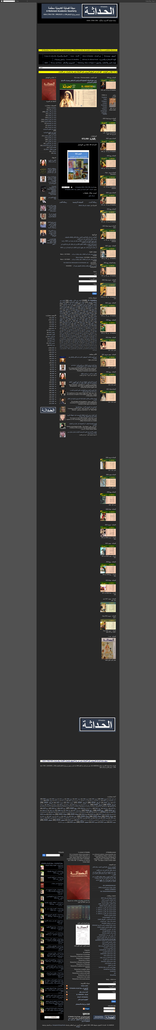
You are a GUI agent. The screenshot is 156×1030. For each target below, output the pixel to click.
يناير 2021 (52, 345)
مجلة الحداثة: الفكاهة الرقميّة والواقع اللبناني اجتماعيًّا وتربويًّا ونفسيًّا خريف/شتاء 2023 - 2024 (54, 1003)
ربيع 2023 (62, 321)
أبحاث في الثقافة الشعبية (50, 121)
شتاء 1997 (94, 336)
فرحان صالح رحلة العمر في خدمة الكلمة (87, 239)
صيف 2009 (82, 336)
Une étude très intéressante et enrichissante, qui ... (76, 262)
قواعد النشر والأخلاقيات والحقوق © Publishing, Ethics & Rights (97, 63)
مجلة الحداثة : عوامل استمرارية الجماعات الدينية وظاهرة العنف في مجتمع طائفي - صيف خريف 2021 (55, 954)
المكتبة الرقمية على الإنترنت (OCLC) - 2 (106, 909)
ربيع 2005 (72, 347)
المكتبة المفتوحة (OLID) (110, 915)
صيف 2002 (92, 334)
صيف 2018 (94, 318)
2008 (52, 373)
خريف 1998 (86, 334)
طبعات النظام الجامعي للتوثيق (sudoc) (106, 927)
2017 (52, 354)
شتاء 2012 (59, 812)
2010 (52, 369)
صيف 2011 (77, 345)
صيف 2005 (70, 341)
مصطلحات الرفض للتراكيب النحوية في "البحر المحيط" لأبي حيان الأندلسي (51, 170)
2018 (52, 352)
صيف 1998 (77, 341)
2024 (52, 322)
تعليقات (112, 1011)
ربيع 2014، (44, 806)
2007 (52, 375)
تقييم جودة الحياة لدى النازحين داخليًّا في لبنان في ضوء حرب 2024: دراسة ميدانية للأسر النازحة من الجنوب (104, 873)
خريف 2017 (69, 328)
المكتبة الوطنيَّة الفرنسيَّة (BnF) (108, 898)
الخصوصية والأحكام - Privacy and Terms (63, 63)
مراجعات (83, 307)
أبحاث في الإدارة (87, 325)
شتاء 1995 (81, 333)
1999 (52, 392)
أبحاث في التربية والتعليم (70, 304)
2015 (52, 358)
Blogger (78, 1026)
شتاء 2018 (66, 327)
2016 (52, 356)
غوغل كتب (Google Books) (109, 931)
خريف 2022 (68, 324)
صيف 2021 (91, 322)
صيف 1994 (66, 330)
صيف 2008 (94, 337)
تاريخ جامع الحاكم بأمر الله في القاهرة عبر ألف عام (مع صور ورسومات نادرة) (52, 225)
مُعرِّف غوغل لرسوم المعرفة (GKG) (107, 887)
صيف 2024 (68, 313)
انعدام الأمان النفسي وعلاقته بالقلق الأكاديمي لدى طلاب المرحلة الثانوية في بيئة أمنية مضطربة (104, 877)
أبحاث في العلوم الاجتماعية (76, 302)
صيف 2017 (80, 820)
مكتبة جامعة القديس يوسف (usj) (108, 957)
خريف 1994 (94, 324)
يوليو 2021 (52, 338)
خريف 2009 (80, 337)
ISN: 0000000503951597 (109, 885)
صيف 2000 (68, 333)
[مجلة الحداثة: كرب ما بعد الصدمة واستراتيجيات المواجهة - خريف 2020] (42, 937)
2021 (52, 328)
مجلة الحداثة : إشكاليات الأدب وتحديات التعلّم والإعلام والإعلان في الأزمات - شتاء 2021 (54, 940)
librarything (113, 975)
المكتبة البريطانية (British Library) (108, 905)
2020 (52, 348)
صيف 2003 (88, 336)
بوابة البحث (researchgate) (109, 917)
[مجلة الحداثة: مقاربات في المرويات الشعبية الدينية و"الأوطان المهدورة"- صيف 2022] (42, 977)
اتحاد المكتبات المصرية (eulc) (109, 900)
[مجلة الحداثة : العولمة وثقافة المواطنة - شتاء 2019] (42, 869)
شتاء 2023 (43, 814)
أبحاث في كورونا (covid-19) (69, 322)
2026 (52, 317)
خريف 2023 (80, 311)
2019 (52, 350)
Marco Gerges (79, 257)
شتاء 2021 (73, 189)
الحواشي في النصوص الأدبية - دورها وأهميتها (86, 407)
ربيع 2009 (67, 347)
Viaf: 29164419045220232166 (108, 891)
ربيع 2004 (78, 347)
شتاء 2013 (75, 333)
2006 (52, 377)
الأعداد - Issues (75, 56)
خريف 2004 (83, 328)
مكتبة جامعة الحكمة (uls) (110, 955)
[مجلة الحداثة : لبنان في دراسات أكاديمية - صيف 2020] (42, 922)
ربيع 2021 (64, 316)
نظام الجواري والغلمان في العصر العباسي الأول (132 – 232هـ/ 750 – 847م (51, 241)
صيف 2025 (88, 319)
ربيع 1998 (83, 339)
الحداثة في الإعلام (81, 189)
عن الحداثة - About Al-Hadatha (91, 56)
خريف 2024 (71, 311)
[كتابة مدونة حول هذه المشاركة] (67, 187)
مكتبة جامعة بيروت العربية (109, 959)
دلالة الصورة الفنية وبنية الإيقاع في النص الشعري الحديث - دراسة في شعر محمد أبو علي (83, 391)
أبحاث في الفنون (52, 139)
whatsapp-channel (104, 113)
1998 (52, 394)
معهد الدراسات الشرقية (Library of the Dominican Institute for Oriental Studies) (105, 939)
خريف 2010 (73, 337)
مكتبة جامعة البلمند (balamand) (108, 953)
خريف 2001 (77, 324)
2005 (52, 380)
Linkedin (105, 103)
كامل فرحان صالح (83, 992)
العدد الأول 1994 (77, 342)
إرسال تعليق (92, 195)
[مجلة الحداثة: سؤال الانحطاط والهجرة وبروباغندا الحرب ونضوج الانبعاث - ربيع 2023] (42, 992)
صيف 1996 (63, 336)
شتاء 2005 (84, 812)
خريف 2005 (63, 342)
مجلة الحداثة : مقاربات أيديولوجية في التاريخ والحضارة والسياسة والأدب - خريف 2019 (54, 891)
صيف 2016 (76, 348)
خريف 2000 (79, 334)
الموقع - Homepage (110, 56)
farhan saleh (84, 985)
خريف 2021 (79, 321)
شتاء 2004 (72, 330)
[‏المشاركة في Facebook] (64, 187)
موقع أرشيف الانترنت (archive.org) (107, 967)
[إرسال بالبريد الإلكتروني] (69, 187)
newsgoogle (104, 110)
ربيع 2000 (77, 339)
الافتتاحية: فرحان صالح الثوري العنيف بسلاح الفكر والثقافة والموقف (81, 237)
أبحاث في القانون (52, 141)
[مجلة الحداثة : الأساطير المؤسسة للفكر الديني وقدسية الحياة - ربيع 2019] (42, 918)
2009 (52, 371)
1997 (52, 397)
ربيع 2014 (93, 348)
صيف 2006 (82, 345)
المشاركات (111, 1008)
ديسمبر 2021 (51, 330)
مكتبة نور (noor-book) (110, 963)
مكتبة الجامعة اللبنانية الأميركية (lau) (107, 946)
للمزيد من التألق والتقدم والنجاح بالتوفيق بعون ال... (84, 265)
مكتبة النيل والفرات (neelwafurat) (107, 949)
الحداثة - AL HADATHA (82, 994)
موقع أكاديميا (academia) (110, 969)
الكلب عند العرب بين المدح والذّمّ (89, 373)
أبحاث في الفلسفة (92, 307)
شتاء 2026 (83, 308)
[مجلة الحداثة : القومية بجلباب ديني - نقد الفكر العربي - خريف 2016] (42, 912)
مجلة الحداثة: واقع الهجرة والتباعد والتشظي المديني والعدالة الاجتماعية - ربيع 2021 (54, 947)
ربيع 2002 (76, 336)
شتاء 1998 (79, 330)
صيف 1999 (90, 331)
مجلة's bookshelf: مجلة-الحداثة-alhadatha (52, 863)
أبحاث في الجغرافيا (76, 319)
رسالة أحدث (93, 202)
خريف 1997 (63, 331)
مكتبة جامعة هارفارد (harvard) (108, 961)
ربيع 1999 (63, 328)
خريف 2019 (96, 803)
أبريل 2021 (52, 341)
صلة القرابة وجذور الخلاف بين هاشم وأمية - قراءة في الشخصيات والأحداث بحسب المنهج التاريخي (84, 366)
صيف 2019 (75, 308)
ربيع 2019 (69, 325)
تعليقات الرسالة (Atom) (84, 205)
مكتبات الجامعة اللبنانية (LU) (109, 942)
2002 (52, 386)
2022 (52, 326)
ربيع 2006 (83, 806)
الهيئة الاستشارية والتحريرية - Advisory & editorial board (99, 59)
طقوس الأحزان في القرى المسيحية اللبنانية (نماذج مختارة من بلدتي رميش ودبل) (51, 208)
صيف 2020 (88, 311)
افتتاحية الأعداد (63, 307)
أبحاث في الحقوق (91, 327)
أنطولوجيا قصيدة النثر (83, 999)
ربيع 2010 (61, 347)
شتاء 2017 (78, 316)
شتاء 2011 (70, 336)
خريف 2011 (83, 347)
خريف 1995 (95, 799)
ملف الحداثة (77, 325)
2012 (52, 365)
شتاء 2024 (76, 313)
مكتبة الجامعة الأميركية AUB (109, 944)
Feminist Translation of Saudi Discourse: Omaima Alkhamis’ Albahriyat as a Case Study (51, 190)
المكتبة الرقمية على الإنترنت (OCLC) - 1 (106, 907)
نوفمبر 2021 (51, 332)
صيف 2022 (85, 324)
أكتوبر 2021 (52, 334)
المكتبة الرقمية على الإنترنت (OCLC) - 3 (106, 911)
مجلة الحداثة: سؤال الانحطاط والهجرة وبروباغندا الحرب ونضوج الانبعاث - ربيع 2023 (54, 990)
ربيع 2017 (70, 321)
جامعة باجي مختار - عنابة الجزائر (108, 921)
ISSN (46, 63)
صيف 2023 (85, 318)
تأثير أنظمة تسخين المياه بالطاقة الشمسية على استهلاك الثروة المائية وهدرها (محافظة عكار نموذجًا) (82, 416)
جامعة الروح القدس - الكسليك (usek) (107, 919)
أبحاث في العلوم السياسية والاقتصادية (86, 305)
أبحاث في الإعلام (74, 307)
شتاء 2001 (90, 341)
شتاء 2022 (87, 321)
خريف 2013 (94, 333)
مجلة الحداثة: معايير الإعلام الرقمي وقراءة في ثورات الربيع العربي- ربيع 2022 (54, 967)
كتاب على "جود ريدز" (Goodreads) (107, 935)
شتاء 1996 (73, 327)
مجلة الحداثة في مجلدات (57, 883)
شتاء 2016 (77, 331)
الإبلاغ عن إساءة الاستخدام (83, 1004)
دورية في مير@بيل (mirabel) (109, 923)
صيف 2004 (82, 348)
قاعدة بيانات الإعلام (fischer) (109, 933)
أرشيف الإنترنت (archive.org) (108, 902)
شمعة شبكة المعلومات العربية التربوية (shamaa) (104, 925)
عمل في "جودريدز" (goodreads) (108, 929)
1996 (52, 399)
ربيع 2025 (84, 313)
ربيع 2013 (55, 806)
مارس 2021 (52, 343)
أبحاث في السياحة (81, 327)
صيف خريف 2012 (86, 342)
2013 (52, 362)
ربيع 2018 (90, 808)
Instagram (104, 101)
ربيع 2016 (95, 330)
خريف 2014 (63, 800)
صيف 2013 (71, 345)
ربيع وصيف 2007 (87, 330)
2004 (52, 382)
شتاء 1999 (83, 331)
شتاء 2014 (93, 345)
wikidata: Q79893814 (110, 889)
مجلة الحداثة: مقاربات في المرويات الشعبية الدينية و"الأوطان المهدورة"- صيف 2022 (54, 974)
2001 (52, 388)
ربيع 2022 (67, 318)
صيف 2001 (62, 333)
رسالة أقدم (63, 202)
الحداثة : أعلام (89, 189)
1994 (52, 403)
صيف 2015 (65, 345)
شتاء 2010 (83, 341)
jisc (115, 973)
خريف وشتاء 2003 (71, 334)
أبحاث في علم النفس (67, 305)
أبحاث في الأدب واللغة (75, 300)
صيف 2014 (94, 342)
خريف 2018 (76, 318)
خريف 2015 (66, 337)
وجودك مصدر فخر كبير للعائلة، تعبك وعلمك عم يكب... (84, 254)
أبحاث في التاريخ (85, 304)
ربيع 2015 (90, 328)
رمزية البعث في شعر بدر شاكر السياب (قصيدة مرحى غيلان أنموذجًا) (52, 233)
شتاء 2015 (88, 345)
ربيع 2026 (88, 314)
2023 (52, 324)
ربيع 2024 (92, 313)
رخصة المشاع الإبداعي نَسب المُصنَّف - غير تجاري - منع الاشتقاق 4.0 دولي (79, 1020)
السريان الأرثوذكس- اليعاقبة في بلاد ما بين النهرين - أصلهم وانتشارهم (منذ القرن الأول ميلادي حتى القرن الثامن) (83, 382)
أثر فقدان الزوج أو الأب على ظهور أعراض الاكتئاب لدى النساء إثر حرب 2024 (78, 247)
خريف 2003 (87, 337)
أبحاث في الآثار (69, 310)
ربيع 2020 (77, 310)
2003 (52, 384)
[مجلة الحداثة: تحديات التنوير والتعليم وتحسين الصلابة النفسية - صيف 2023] (42, 999)
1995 (52, 401)
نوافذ (71, 316)
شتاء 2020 (94, 310)
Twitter (105, 99)
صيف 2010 (63, 341)
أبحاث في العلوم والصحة (50, 135)
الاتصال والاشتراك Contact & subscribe (56, 56)
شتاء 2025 (62, 311)
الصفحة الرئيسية (78, 202)
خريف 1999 (70, 342)
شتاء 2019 (82, 322)
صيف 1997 (76, 328)
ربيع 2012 (65, 339)
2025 (52, 319)
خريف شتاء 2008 (86, 804)
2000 (52, 390)
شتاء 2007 (88, 348)
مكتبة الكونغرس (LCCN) (110, 948)
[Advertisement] (78, 35)
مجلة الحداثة (60, 868)
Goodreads (104, 105)
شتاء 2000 (62, 325)
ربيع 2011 (67, 806)
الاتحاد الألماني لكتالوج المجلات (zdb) (107, 903)
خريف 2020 (86, 310)
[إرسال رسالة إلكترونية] (72, 187)
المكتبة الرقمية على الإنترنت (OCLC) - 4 (106, 913)
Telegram (104, 109)
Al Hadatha (68, 189)
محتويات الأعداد (65, 308)
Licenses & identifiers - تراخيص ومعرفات (66, 59)
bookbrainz (113, 971)
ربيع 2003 (71, 339)
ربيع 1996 (63, 334)
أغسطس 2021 (51, 336)
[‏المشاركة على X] (65, 187)
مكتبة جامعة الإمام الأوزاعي (109, 951)
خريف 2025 (91, 308)
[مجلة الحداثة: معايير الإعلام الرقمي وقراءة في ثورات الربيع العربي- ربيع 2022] (42, 970)
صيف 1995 (66, 816)
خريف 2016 (87, 316)
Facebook (104, 97)
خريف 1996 (70, 331)
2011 (53, 367)
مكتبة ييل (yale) (112, 965)
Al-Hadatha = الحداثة (82, 997)
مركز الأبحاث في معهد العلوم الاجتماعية (106, 936)
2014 (52, 360)
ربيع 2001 (88, 333)
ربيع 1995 (88, 339)
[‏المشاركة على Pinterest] (62, 187)
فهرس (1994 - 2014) (68, 348)
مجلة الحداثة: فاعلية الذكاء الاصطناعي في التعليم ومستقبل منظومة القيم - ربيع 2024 (53, 1010)
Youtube (105, 107)
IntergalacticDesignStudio (58, 1025)
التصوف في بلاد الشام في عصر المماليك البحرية (52, 215)
